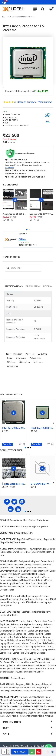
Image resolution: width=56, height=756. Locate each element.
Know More (9, 168)
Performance (35, 358)
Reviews (48, 286)
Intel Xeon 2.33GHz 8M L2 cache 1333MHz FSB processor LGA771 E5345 (43, 428)
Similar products (11, 394)
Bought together (11, 450)
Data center (21, 358)
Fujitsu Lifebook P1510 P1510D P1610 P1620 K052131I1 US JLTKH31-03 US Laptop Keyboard (14, 484)
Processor (30, 354)
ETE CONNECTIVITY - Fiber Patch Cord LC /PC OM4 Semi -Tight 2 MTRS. (43, 484)
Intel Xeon (17, 354)
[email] (8, 268)
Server (10, 358)
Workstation (12, 366)
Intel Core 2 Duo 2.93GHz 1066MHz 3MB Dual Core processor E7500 (14, 428)
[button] (26, 229)
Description (33, 286)
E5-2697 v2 (42, 354)
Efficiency (11, 362)
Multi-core (38, 362)
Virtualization (24, 362)
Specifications (13, 286)
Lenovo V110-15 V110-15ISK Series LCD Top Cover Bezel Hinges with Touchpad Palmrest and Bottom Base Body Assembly (41, 214)
